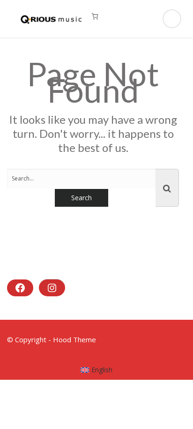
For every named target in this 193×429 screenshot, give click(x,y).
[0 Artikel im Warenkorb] (95, 16)
